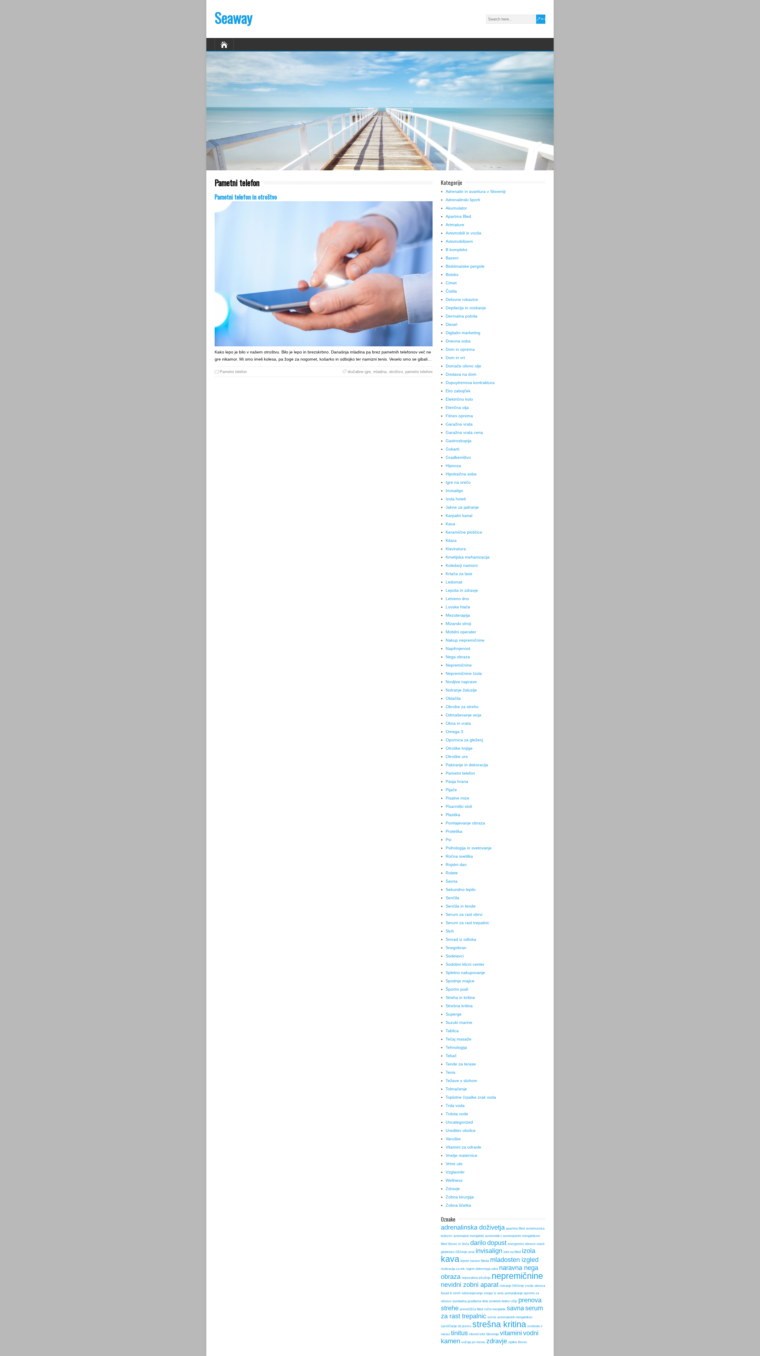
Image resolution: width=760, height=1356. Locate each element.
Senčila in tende (461, 906)
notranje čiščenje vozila (516, 1285)
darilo (478, 1242)
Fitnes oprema (459, 415)
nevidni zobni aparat (469, 1284)
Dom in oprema (460, 349)
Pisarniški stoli (459, 806)
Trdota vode (457, 1113)
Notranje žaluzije (461, 690)
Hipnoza (453, 465)
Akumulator (456, 208)
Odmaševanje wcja (463, 715)
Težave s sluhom (461, 1080)
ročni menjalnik (495, 1309)
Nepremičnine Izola (464, 673)
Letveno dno (457, 598)
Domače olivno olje (463, 366)
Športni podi (457, 989)
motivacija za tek (453, 1269)
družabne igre (359, 371)
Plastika (453, 814)
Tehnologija (456, 1047)
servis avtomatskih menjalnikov (510, 1317)
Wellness (454, 1180)
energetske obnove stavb (526, 1244)
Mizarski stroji (458, 623)
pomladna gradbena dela (470, 1301)
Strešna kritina (459, 1005)
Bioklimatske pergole (465, 266)
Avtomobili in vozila (463, 233)
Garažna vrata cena (464, 432)
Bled (444, 1244)
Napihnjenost (458, 648)
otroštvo (396, 371)
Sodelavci (455, 956)
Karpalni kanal (459, 515)
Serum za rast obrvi (464, 914)
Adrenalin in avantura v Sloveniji (476, 191)
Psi (448, 839)
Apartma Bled (458, 216)
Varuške (453, 1138)
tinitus (459, 1333)
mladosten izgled (514, 1259)
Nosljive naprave (461, 681)
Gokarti (452, 449)
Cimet (451, 282)
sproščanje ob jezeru (456, 1326)
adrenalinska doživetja (473, 1227)
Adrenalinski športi (463, 199)
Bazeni (452, 258)
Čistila (451, 291)
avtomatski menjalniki (468, 1236)
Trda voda (455, 1105)
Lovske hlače (458, 607)
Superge (454, 1014)
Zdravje (453, 1188)
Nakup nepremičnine (465, 640)
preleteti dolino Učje (503, 1301)
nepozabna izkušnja (476, 1277)
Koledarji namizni (462, 565)
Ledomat (454, 582)
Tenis (450, 1072)
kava (450, 1259)
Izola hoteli (456, 499)
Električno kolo (459, 399)
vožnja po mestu (473, 1342)
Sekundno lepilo (461, 889)
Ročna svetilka (459, 856)
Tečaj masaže (458, 1039)
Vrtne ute (454, 1163)
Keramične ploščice (464, 532)
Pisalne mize (457, 798)
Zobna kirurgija (460, 1197)
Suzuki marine (459, 1022)
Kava (450, 523)
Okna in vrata (458, 723)
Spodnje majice (460, 980)
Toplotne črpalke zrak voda (471, 1097)
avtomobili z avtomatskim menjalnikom (512, 1236)
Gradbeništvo (458, 457)
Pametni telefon (233, 371)
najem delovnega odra (482, 1269)
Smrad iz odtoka (461, 939)
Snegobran (456, 947)
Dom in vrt (455, 357)
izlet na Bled (512, 1252)
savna (515, 1308)
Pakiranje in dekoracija (467, 764)
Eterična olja (457, 407)
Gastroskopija (458, 440)
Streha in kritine (460, 997)
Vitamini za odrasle (463, 1147)
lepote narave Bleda (474, 1261)
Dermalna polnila (461, 316)
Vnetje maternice (461, 1155)
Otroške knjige (459, 748)
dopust (496, 1242)
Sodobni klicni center (465, 964)
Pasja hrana (457, 781)
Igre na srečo (458, 482)
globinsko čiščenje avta (457, 1252)
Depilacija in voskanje (466, 307)
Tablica (452, 1030)
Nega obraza (458, 656)
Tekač (451, 1055)
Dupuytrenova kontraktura (470, 382)
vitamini (511, 1333)
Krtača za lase (459, 573)
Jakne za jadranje (462, 507)
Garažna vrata (459, 424)
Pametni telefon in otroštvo (246, 196)
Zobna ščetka (458, 1205)
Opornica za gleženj (464, 740)
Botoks (452, 274)
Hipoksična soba (461, 474)
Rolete (452, 872)
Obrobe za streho (462, 706)
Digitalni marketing (463, 332)
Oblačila (453, 698)
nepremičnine (517, 1276)
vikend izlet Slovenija (484, 1334)
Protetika (454, 831)
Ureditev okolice (461, 1130)
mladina (380, 371)
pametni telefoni (419, 371)
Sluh (450, 931)
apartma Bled (515, 1228)
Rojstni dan (456, 864)
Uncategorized (459, 1122)
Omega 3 (454, 731)
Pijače (451, 789)
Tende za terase (461, 1064)
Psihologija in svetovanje (469, 848)
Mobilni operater (461, 631)
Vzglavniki (455, 1172)
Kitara (451, 540)
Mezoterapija (458, 615)
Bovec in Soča (458, 1244)
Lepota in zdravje (462, 590)
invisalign (489, 1251)
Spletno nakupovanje (465, 972)
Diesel (451, 324)
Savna (451, 881)
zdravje (496, 1341)
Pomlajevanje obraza (465, 823)
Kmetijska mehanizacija (468, 557)
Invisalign (454, 490)
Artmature (455, 224)
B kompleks (456, 249)
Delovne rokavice (462, 299)
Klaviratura (456, 548)
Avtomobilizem (459, 241)
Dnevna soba (458, 341)
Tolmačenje (456, 1089)
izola (528, 1251)
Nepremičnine (459, 665)
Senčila (452, 897)
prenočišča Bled (471, 1309)
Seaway (234, 17)
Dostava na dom (461, 374)
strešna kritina (499, 1324)
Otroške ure (457, 756)
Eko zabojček (458, 390)
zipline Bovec (517, 1342)
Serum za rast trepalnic (467, 922)
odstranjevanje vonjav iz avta (483, 1293)
